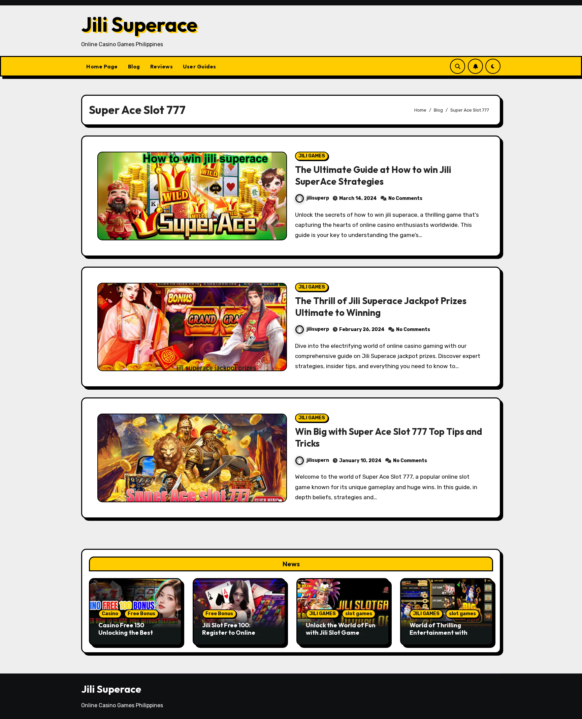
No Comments (405, 198)
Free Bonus (141, 614)
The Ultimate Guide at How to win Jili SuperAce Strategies (373, 175)
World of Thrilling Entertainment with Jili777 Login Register (441, 632)
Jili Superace (139, 24)
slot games (358, 614)
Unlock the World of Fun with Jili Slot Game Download (341, 632)
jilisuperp (317, 198)
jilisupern (317, 460)
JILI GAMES (311, 156)
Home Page (102, 66)
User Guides (199, 66)
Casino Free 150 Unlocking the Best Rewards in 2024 (125, 632)
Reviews (161, 66)
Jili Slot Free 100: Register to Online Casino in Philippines (232, 632)
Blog (134, 66)
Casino (110, 614)
